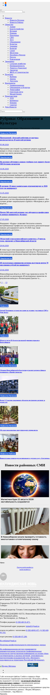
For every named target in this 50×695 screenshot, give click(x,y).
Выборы (13, 77)
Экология (14, 70)
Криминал (14, 100)
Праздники (14, 35)
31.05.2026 (4, 193)
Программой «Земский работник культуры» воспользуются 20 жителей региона (19, 139)
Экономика (9, 61)
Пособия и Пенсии (17, 55)
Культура (13, 44)
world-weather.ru (25, 569)
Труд (12, 40)
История (13, 31)
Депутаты (14, 81)
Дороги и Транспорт (18, 68)
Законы (13, 79)
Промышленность (17, 66)
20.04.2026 (4, 246)
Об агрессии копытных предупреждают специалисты (19, 430)
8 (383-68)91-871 (32, 630)
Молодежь (14, 53)
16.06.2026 (4, 169)
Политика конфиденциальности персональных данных (23, 645)
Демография (15, 90)
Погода (13, 57)
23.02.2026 (4, 270)
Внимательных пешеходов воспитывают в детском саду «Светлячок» (25, 458)
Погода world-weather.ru (25, 567)
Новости (8, 18)
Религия (13, 48)
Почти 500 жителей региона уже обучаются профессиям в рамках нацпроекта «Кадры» (24, 213)
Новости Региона (17, 20)
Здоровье (13, 46)
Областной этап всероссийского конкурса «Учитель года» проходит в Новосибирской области (22, 240)
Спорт (12, 51)
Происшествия (11, 96)
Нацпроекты (10, 83)
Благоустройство (17, 29)
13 (6, 282)
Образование (15, 42)
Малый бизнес (16, 94)
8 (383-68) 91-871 (23, 622)
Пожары (13, 103)
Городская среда (16, 92)
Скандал (13, 105)
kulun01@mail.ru (32, 626)
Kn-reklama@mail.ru (8, 641)
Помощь (13, 33)
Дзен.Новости (11, 107)
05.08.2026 (4, 145)
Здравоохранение (17, 85)
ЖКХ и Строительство (19, 72)
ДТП (12, 98)
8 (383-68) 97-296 (20, 637)
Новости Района (16, 22)
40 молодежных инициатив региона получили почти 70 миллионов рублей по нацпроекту (24, 264)
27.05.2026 (4, 219)
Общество (9, 25)
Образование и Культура (20, 87)
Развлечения (15, 59)
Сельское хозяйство (18, 64)
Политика (9, 74)
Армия (12, 27)
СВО (12, 38)
